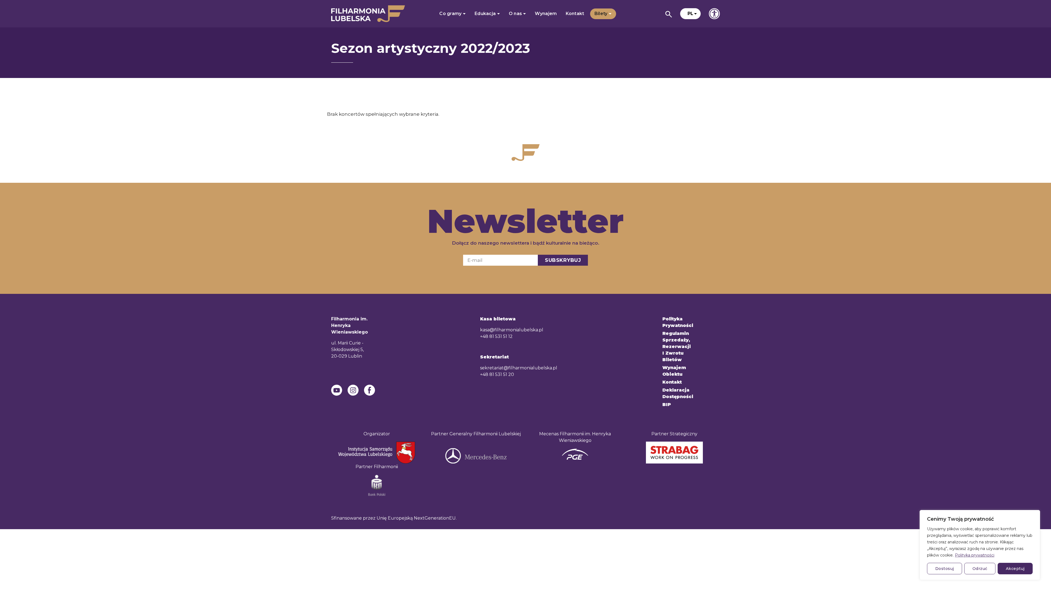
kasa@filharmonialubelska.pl (511, 329)
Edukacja (486, 13)
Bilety (601, 13)
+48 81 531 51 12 (496, 336)
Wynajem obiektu (674, 371)
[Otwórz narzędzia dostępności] (714, 13)
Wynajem (546, 13)
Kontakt (575, 13)
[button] (690, 13)
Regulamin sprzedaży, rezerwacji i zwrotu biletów (676, 346)
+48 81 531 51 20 (497, 374)
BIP (666, 404)
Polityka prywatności (974, 555)
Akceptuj (1015, 568)
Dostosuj (944, 568)
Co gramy (451, 13)
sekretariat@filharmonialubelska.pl (518, 367)
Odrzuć (980, 568)
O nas (516, 13)
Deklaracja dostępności (677, 393)
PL (690, 13)
